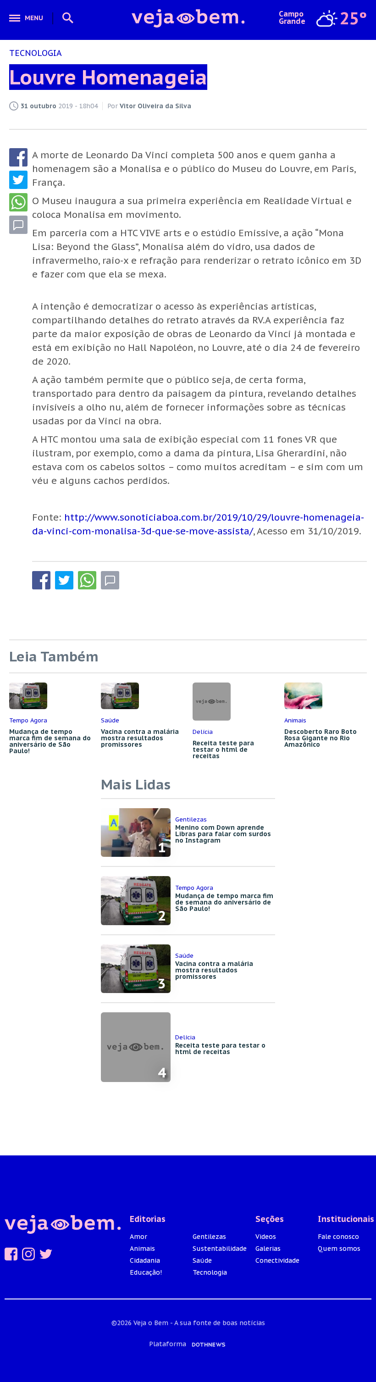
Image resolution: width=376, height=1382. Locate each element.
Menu (34, 18)
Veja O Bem (188, 18)
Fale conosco (338, 1236)
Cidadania (145, 1260)
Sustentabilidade (220, 1248)
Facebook (11, 1254)
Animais (142, 1248)
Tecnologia (210, 1272)
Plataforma (168, 1344)
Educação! (146, 1272)
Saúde (202, 1260)
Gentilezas (209, 1236)
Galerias (268, 1248)
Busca (64, 18)
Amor (138, 1236)
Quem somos (339, 1248)
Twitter (45, 1254)
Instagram (28, 1254)
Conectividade (277, 1260)
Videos (265, 1236)
